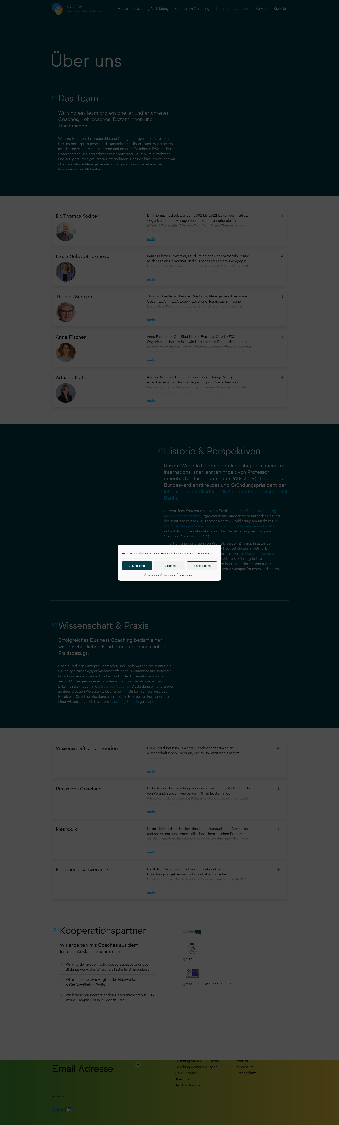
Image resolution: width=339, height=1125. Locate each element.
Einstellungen (202, 565)
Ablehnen (170, 565)
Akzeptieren (137, 565)
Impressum (186, 575)
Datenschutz (155, 575)
